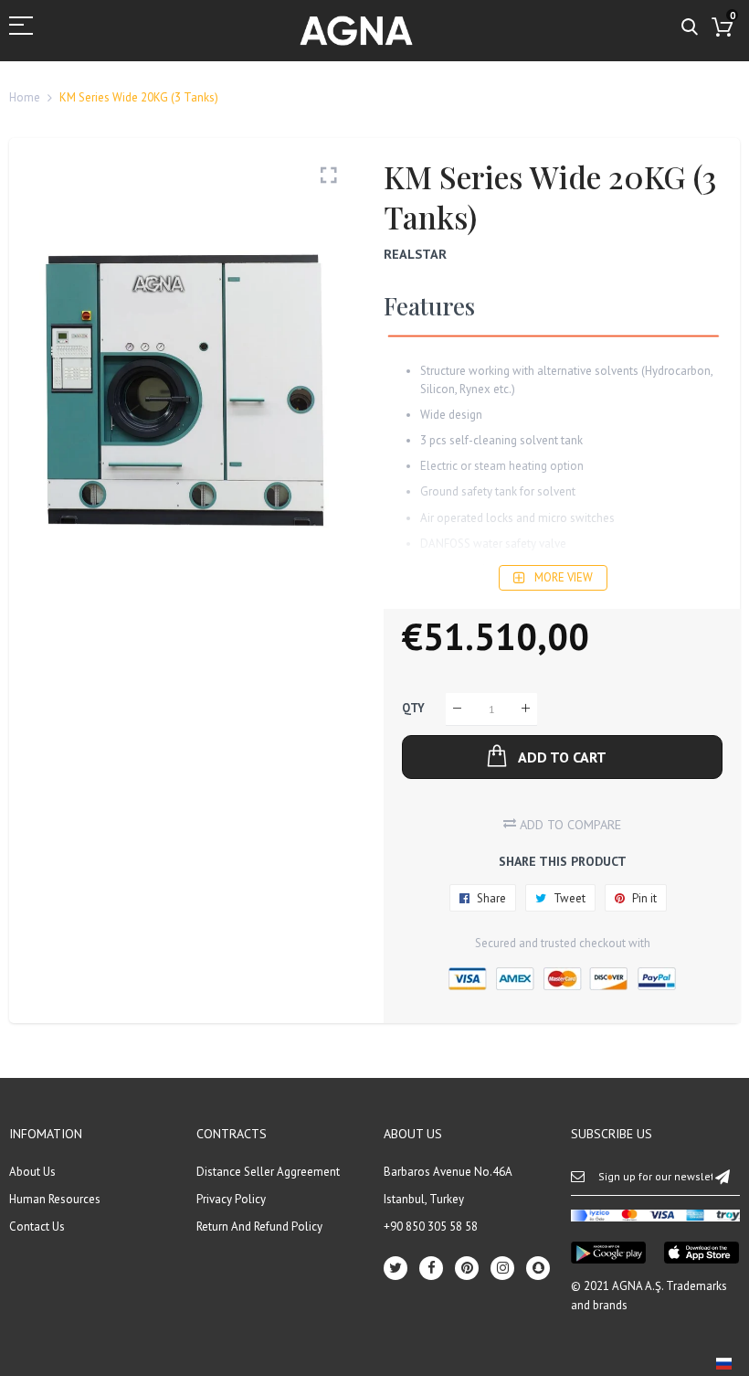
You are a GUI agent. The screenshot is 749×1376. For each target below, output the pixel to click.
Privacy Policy (231, 1199)
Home (24, 97)
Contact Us (37, 1226)
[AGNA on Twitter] (395, 1268)
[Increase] (525, 709)
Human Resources (54, 1199)
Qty (413, 708)
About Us (32, 1171)
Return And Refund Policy (259, 1226)
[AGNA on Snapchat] (538, 1268)
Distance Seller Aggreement (268, 1171)
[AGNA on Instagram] (502, 1268)
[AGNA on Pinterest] (467, 1268)
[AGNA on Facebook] (431, 1268)
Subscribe (722, 1175)
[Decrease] (457, 709)
